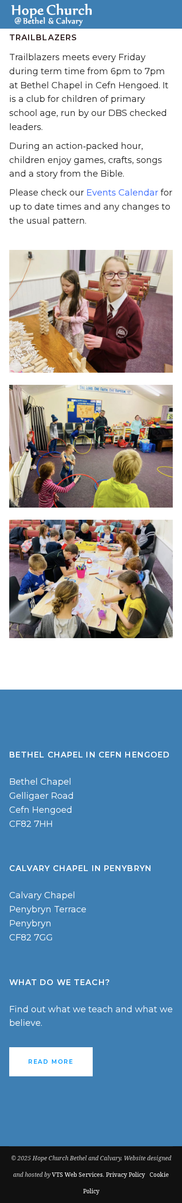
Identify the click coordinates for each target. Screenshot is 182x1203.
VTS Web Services (77, 1174)
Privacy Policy (125, 1174)
